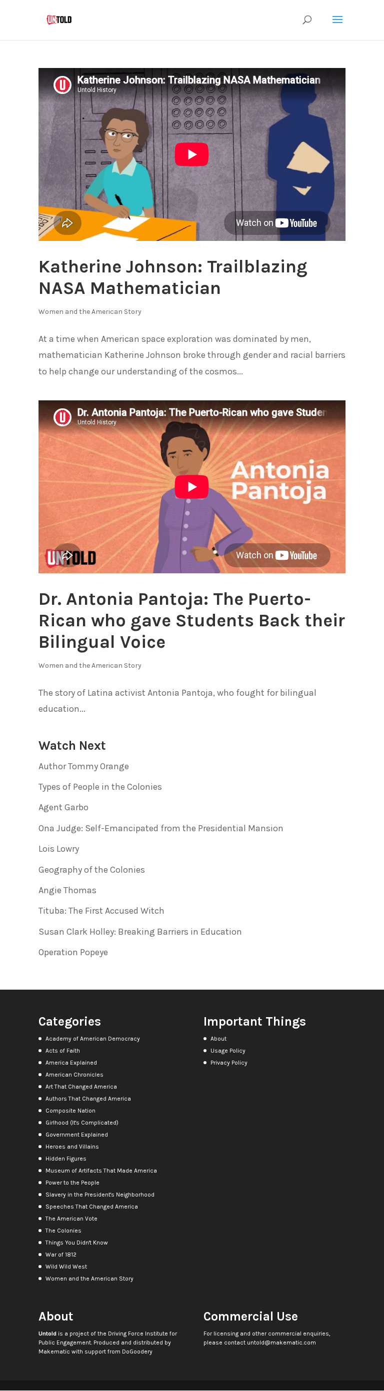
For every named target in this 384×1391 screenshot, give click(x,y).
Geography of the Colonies (91, 869)
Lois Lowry (58, 848)
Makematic (54, 1351)
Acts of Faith (63, 1050)
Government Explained (77, 1134)
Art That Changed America (81, 1086)
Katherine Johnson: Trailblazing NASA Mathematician (173, 277)
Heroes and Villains (72, 1146)
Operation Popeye (73, 952)
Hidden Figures (66, 1158)
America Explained (71, 1062)
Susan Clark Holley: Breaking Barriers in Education (140, 931)
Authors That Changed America (88, 1098)
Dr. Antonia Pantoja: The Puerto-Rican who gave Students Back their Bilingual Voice (191, 620)
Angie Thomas (67, 890)
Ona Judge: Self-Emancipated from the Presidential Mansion (161, 828)
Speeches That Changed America (92, 1206)
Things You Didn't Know (77, 1242)
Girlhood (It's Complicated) (82, 1122)
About (218, 1038)
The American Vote (72, 1218)
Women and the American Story (90, 311)
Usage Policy (228, 1050)
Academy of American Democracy (93, 1038)
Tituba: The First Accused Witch (101, 910)
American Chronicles (75, 1074)
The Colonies (64, 1230)
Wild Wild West (66, 1266)
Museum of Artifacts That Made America (101, 1170)
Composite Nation (71, 1110)
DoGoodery (137, 1351)
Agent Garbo (63, 807)
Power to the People (73, 1182)
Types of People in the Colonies (100, 786)
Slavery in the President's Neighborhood (100, 1194)
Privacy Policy (229, 1062)
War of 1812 (61, 1254)
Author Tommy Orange (83, 766)
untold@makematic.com (281, 1342)
